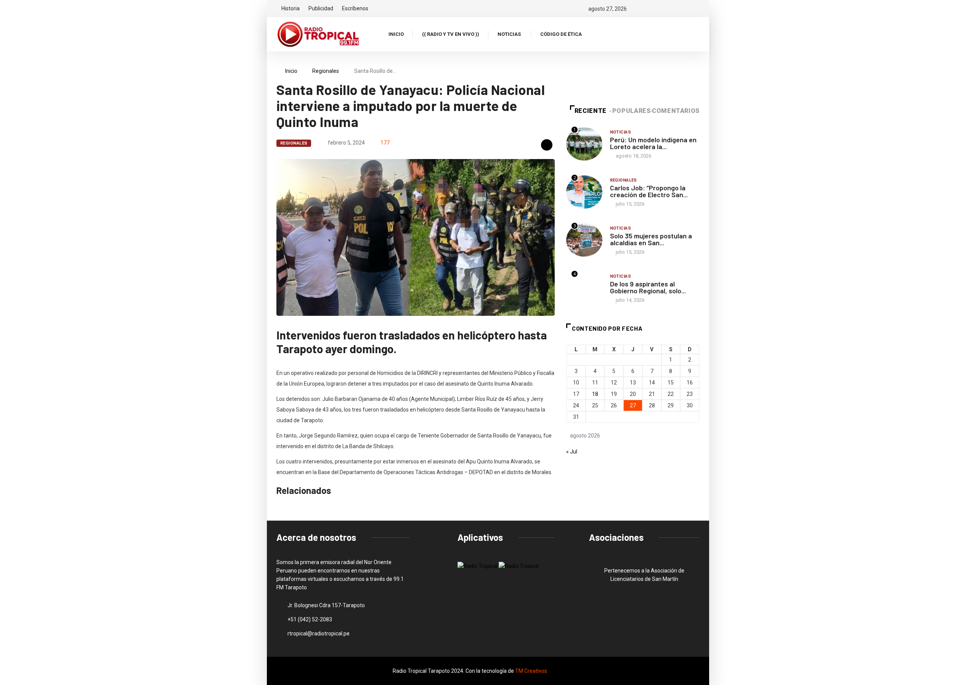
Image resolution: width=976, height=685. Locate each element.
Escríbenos (355, 8)
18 (595, 394)
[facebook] (646, 9)
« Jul (571, 452)
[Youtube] (697, 9)
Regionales (325, 71)
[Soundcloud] (684, 9)
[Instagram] (671, 9)
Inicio (396, 34)
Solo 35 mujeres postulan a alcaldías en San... (651, 239)
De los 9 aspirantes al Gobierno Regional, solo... (648, 287)
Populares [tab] (631, 110)
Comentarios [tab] (676, 110)
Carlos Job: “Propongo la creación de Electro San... (649, 191)
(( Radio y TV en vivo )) (450, 34)
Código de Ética (561, 34)
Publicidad (320, 8)
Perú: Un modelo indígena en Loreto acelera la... (653, 143)
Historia (290, 8)
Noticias (509, 34)
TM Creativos (531, 671)
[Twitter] (659, 9)
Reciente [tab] (591, 110)
